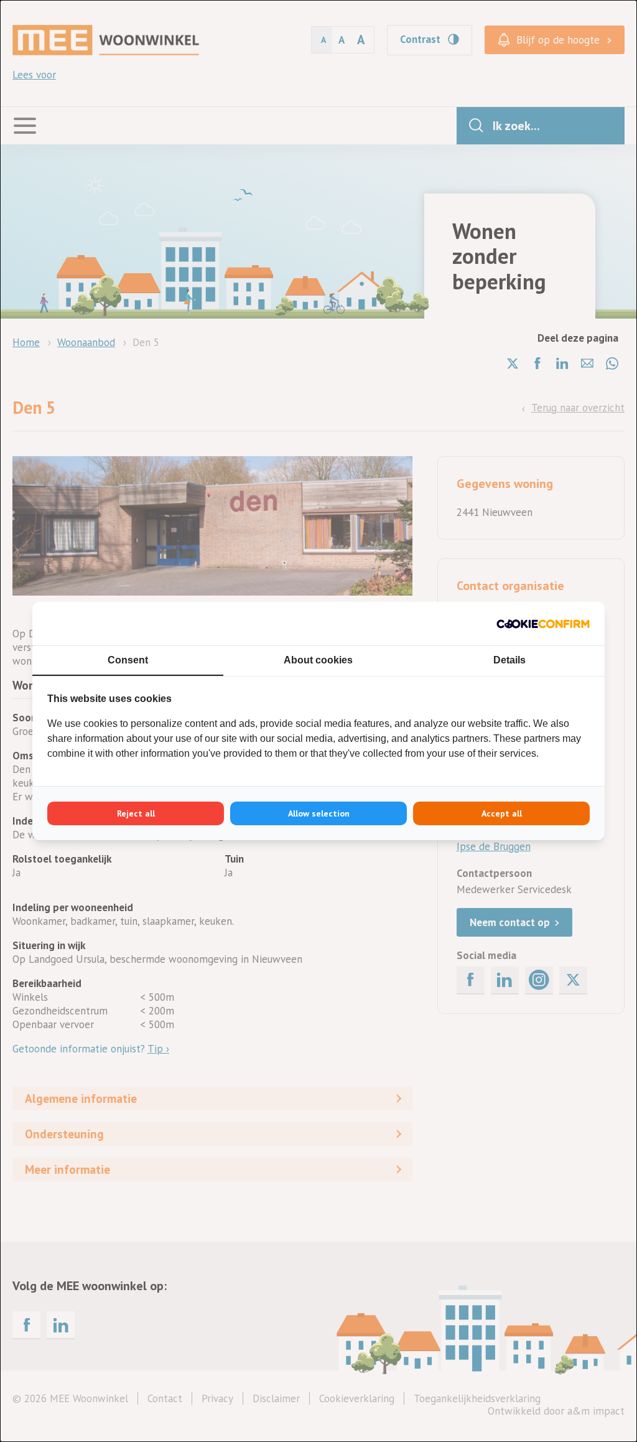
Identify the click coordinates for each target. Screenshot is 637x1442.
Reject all (136, 813)
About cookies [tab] (318, 660)
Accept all (501, 813)
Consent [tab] (128, 660)
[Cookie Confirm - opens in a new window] (543, 623)
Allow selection (319, 813)
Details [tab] (509, 660)
